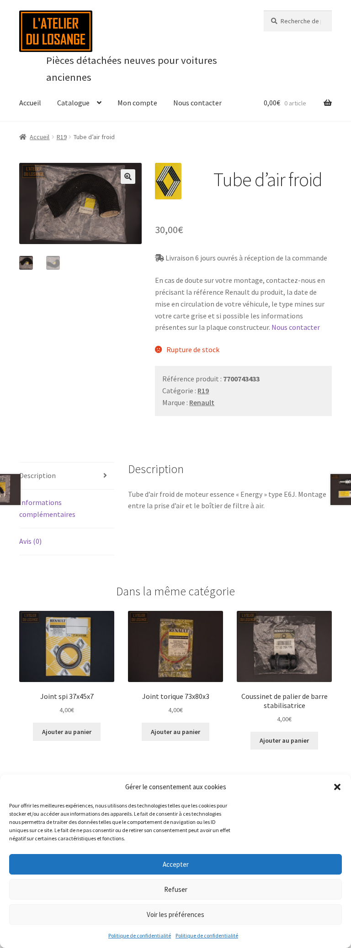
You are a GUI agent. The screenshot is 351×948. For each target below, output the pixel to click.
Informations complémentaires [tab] (47, 508)
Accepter (176, 864)
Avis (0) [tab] (30, 541)
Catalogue (73, 102)
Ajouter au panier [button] (66, 732)
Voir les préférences (175, 914)
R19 (62, 137)
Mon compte (137, 102)
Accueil (30, 102)
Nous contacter (197, 102)
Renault (201, 402)
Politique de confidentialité (139, 935)
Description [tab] (37, 475)
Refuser (175, 889)
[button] (337, 787)
